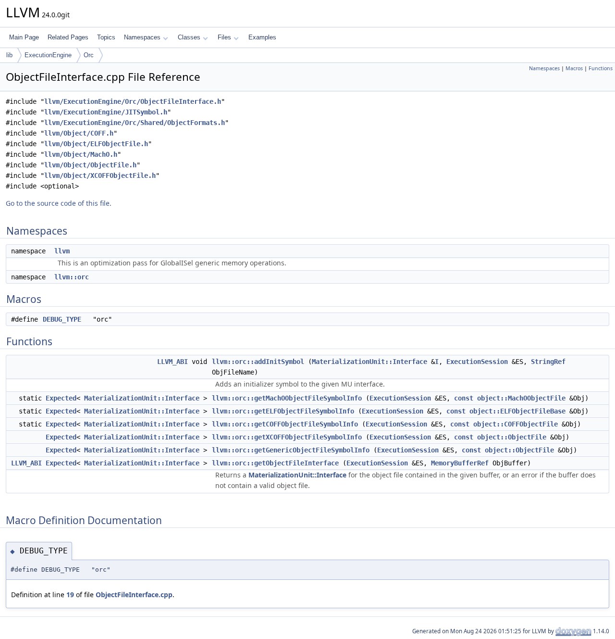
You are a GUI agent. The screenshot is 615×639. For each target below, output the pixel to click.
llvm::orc (71, 277)
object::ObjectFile (511, 437)
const (463, 398)
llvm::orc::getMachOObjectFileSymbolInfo (287, 398)
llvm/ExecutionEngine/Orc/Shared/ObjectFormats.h (134, 122)
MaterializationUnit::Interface (369, 361)
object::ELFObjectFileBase (517, 411)
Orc (89, 55)
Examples (262, 37)
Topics (106, 37)
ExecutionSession (477, 361)
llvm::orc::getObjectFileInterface (275, 463)
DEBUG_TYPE (62, 319)
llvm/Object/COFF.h (78, 133)
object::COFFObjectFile (515, 424)
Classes (189, 37)
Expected (61, 398)
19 (70, 594)
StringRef (548, 361)
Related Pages (68, 37)
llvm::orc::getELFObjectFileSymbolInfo (283, 411)
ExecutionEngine (48, 55)
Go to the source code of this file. (58, 203)
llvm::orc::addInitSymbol (258, 361)
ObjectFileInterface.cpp (134, 594)
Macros (574, 68)
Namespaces (142, 37)
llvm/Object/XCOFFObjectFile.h (100, 175)
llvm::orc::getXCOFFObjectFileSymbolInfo (287, 437)
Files (224, 37)
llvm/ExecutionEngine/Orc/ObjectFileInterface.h (132, 101)
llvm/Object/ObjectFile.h (90, 165)
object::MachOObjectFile (521, 398)
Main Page (24, 37)
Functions (601, 68)
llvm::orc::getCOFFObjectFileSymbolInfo (285, 424)
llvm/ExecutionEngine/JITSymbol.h (105, 112)
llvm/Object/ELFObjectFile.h (96, 144)
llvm (62, 251)
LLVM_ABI (172, 361)
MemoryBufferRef (460, 463)
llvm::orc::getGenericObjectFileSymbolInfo (290, 450)
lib (9, 55)
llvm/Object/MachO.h (80, 154)
